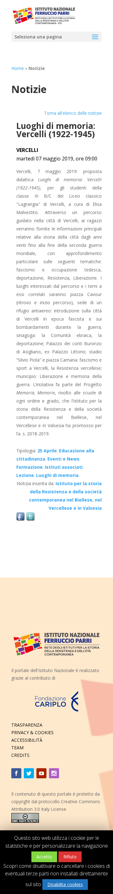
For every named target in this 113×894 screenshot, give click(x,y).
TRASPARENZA (26, 725)
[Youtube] (41, 773)
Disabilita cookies (65, 884)
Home (17, 68)
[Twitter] (29, 773)
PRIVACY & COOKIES (32, 732)
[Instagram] (54, 773)
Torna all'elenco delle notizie (73, 113)
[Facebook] (16, 773)
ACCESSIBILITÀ (26, 740)
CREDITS (20, 755)
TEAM (17, 748)
